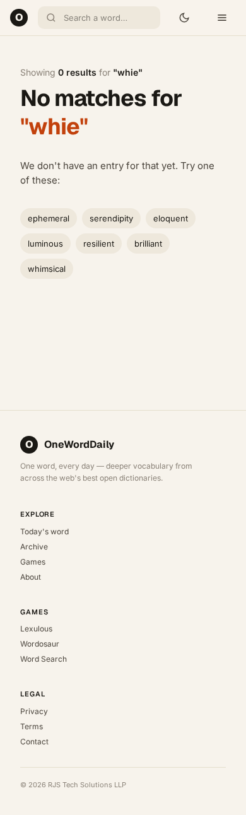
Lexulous (36, 628)
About (30, 577)
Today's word (44, 531)
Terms (31, 726)
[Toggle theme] (184, 18)
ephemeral (48, 218)
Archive (34, 546)
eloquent (170, 218)
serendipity (111, 218)
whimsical (47, 269)
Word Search (43, 659)
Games (32, 561)
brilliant (148, 243)
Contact (34, 741)
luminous (45, 243)
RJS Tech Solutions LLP (87, 784)
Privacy (34, 711)
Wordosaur (39, 643)
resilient (98, 243)
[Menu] (222, 18)
